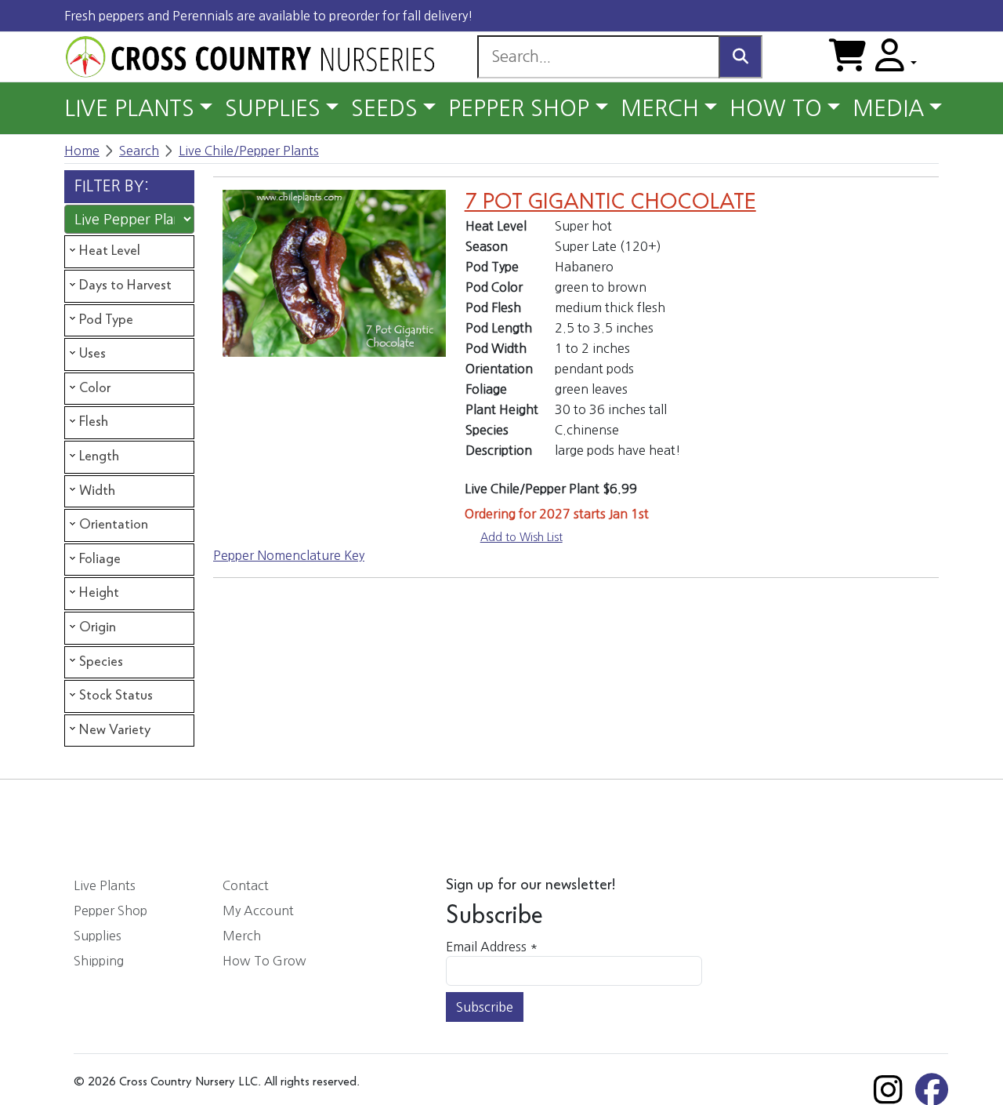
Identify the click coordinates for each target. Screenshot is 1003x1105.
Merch (242, 935)
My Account (258, 910)
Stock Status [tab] (116, 696)
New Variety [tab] (114, 730)
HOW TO (776, 108)
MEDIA (888, 108)
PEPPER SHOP (518, 108)
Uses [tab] (92, 354)
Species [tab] (101, 662)
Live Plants (105, 885)
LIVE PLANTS (129, 108)
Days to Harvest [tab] (125, 285)
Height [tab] (99, 593)
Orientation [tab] (113, 525)
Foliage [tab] (100, 559)
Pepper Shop (110, 910)
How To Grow (264, 960)
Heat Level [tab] (109, 251)
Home (82, 150)
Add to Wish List (521, 537)
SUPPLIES (272, 108)
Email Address (492, 946)
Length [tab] (99, 456)
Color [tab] (94, 388)
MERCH (660, 108)
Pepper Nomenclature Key (288, 555)
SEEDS (384, 108)
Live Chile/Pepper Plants (249, 150)
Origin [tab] (97, 627)
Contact (246, 885)
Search (139, 150)
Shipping (99, 960)
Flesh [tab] (93, 422)
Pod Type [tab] (106, 320)
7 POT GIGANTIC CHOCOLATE (610, 202)
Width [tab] (97, 491)
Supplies (97, 935)
